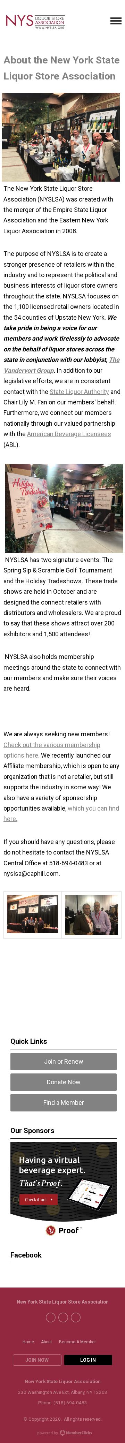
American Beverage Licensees (69, 434)
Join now (37, 1360)
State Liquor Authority (79, 391)
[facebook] (51, 1317)
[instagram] (76, 1317)
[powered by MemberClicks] (62, 1433)
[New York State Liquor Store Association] (44, 21)
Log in (88, 1360)
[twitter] (63, 1317)
